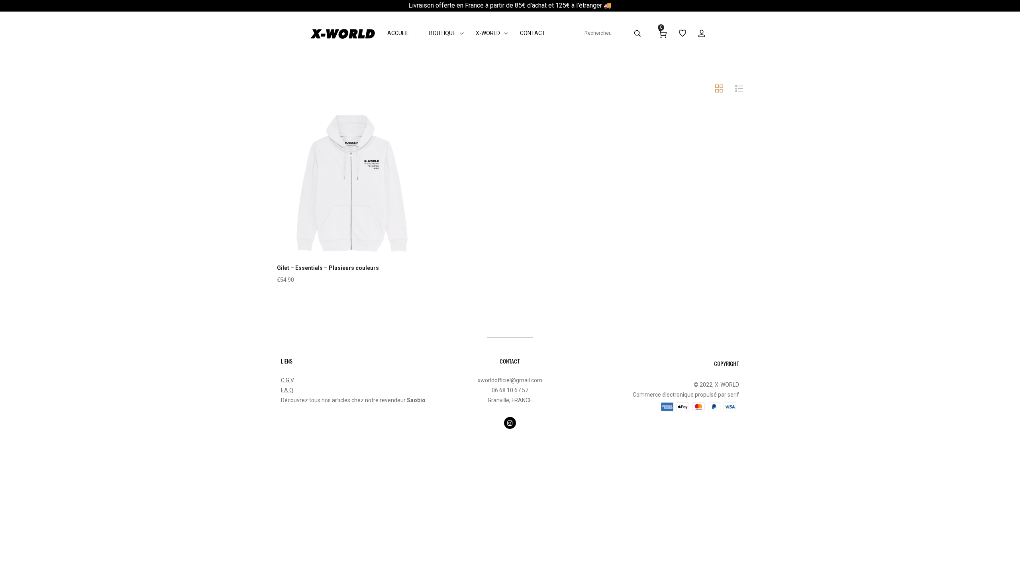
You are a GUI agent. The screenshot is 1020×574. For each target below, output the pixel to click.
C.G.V (287, 380)
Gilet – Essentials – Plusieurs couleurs (328, 268)
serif (733, 394)
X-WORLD (727, 384)
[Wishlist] (352, 202)
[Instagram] (510, 423)
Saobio (416, 400)
